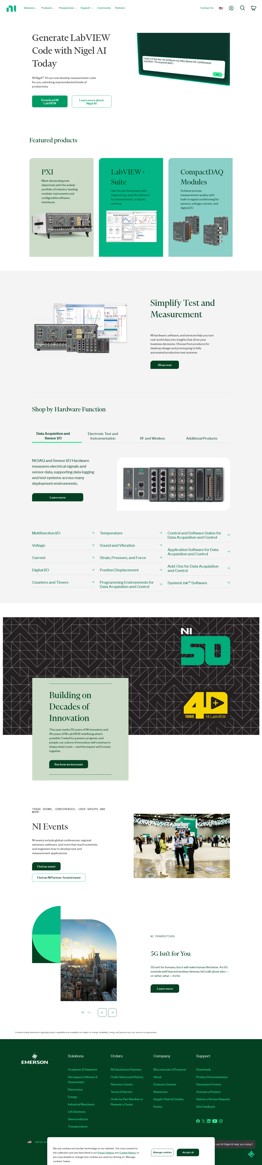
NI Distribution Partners (126, 1069)
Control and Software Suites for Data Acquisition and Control (194, 534)
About (157, 1077)
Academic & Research (82, 1069)
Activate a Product (208, 1092)
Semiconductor (78, 1119)
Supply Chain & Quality (168, 1099)
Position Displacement (119, 569)
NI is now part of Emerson (169, 1069)
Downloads (203, 1069)
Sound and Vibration (117, 545)
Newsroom (160, 1092)
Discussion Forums (208, 1084)
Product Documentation (212, 1077)
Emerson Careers (164, 1084)
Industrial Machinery (81, 1104)
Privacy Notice (105, 1152)
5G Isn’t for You (171, 953)
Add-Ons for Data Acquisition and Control (193, 568)
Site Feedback (205, 1106)
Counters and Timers (50, 582)
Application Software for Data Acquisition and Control (193, 551)
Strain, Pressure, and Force (123, 557)
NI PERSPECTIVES (163, 936)
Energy (72, 1097)
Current (38, 557)
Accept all (188, 1152)
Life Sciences (76, 1111)
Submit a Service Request (213, 1099)
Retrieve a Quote (122, 1084)
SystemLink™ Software (187, 582)
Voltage (38, 545)
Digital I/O (40, 569)
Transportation (78, 1126)
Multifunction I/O (46, 532)
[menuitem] (30, 8)
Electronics (75, 1089)
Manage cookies (162, 1152)
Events (157, 1106)
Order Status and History (127, 1077)
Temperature (111, 532)
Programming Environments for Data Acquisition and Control (127, 584)
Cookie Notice (127, 1152)
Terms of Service (121, 1092)
